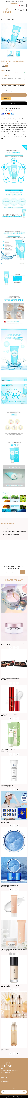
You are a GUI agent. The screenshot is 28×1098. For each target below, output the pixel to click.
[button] (22, 5)
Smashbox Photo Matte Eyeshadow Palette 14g (11, 678)
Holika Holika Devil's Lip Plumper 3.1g (9, 714)
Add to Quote (6, 98)
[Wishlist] (23, 10)
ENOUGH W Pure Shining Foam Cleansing (13, 85)
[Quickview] (10, 647)
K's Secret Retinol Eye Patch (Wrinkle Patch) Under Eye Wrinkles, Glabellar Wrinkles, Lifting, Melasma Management (14, 642)
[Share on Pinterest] (11, 111)
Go (22, 572)
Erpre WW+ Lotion (5, 1049)
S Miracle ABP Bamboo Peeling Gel (8, 749)
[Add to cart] (14, 647)
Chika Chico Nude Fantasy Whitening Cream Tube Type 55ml (14, 949)
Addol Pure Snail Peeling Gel (7, 785)
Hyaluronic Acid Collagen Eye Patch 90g (9, 885)
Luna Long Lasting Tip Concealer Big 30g (10, 985)
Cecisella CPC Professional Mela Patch (9, 820)
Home (2, 19)
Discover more (14, 3)
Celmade (7, 526)
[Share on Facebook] (6, 111)
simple (6, 528)
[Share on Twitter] (9, 111)
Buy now (14, 103)
